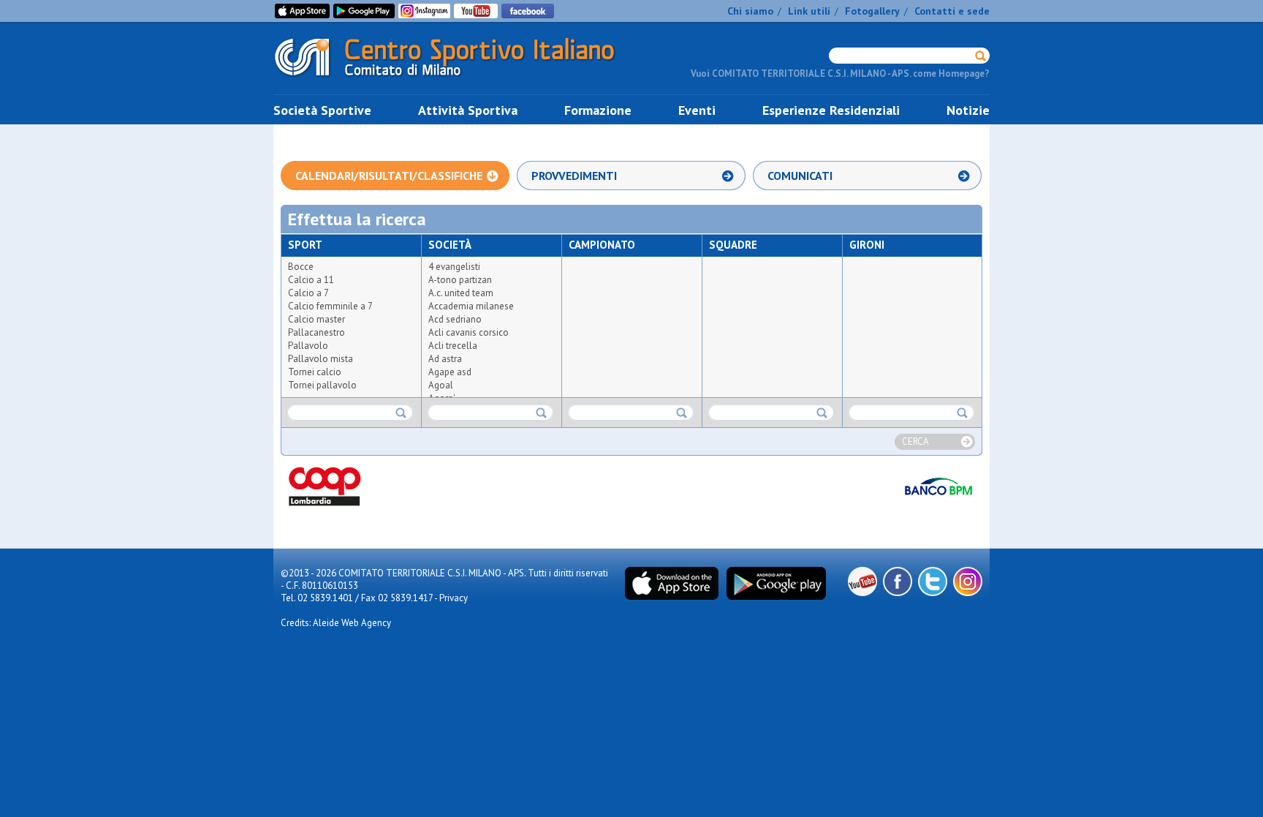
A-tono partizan (460, 280)
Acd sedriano (455, 319)
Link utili (809, 11)
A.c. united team (460, 293)
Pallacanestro (316, 332)
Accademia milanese (471, 306)
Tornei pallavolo (322, 385)
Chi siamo (750, 11)
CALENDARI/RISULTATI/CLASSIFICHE (388, 175)
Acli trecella (452, 345)
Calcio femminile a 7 (330, 306)
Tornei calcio (314, 372)
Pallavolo (308, 345)
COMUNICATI (799, 175)
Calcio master (316, 319)
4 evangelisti (454, 266)
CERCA (915, 441)
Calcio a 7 (308, 293)
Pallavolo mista (320, 359)
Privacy (453, 598)
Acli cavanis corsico (468, 332)
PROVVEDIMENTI (574, 175)
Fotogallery (872, 11)
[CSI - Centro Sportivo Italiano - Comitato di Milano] (456, 79)
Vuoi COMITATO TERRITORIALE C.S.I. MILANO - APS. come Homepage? (840, 73)
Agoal (440, 385)
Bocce (301, 266)
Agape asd (449, 372)
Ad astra (445, 359)
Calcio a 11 (311, 280)
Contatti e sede (952, 11)
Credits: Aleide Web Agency (336, 623)
